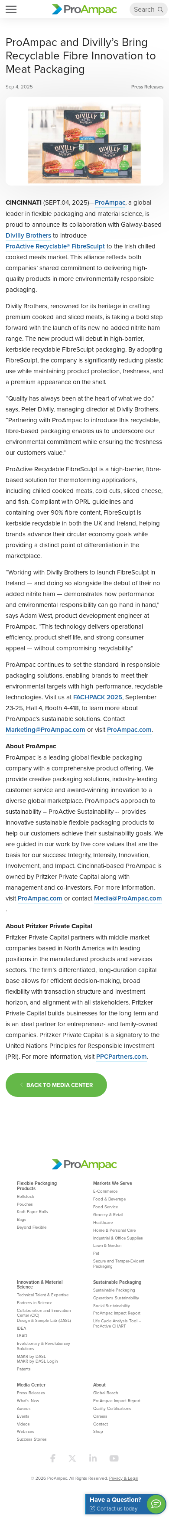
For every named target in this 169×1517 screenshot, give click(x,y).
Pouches (25, 1204)
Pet (96, 1253)
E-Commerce (105, 1191)
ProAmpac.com (129, 729)
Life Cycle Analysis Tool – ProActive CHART (117, 1323)
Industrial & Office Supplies (118, 1238)
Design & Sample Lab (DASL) (44, 1320)
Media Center (31, 1384)
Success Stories (32, 1439)
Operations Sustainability (116, 1298)
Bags (21, 1219)
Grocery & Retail (108, 1214)
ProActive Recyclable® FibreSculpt (55, 246)
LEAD (22, 1335)
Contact (100, 1424)
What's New (28, 1400)
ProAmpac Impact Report (116, 1313)
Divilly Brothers (28, 235)
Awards (24, 1408)
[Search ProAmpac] (160, 9)
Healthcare (103, 1222)
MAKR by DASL (31, 1356)
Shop (98, 1431)
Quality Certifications (112, 1408)
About (99, 1384)
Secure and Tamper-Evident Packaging (118, 1263)
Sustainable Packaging (117, 1282)
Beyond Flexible (31, 1227)
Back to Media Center (58, 1085)
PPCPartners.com (121, 1056)
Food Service (105, 1207)
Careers (100, 1416)
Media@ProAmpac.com (128, 898)
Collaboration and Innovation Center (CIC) (44, 1312)
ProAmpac (110, 202)
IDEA (21, 1328)
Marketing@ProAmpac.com (45, 729)
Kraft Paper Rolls (32, 1211)
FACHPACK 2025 (97, 696)
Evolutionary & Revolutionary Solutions (43, 1345)
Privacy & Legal (123, 1478)
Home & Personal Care (114, 1230)
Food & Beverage (109, 1199)
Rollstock (25, 1196)
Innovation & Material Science (40, 1284)
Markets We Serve (112, 1183)
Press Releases (147, 87)
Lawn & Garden (107, 1245)
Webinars (25, 1431)
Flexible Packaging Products (37, 1185)
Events (23, 1416)
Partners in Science (34, 1302)
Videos (23, 1424)
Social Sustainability (111, 1305)
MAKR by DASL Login (37, 1361)
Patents (24, 1369)
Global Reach (105, 1393)
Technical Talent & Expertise (42, 1295)
